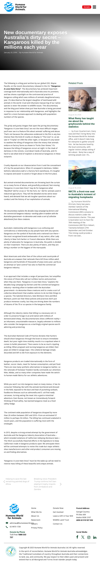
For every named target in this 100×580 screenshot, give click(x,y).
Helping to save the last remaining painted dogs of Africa (17, 481)
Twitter (82, 537)
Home (33, 508)
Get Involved (58, 512)
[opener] (94, 7)
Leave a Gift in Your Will (63, 516)
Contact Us (57, 524)
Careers (34, 524)
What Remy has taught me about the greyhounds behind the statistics (81, 122)
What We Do (36, 512)
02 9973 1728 (15, 526)
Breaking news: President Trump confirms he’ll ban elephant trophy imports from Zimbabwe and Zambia (45, 484)
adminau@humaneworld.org (22, 523)
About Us (35, 516)
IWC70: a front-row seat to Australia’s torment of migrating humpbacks (81, 194)
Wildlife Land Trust (61, 520)
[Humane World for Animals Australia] (15, 7)
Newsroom (35, 520)
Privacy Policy (36, 528)
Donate (87, 7)
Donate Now (58, 508)
